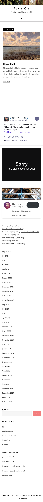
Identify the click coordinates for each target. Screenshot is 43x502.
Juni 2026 (5, 260)
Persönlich (8, 30)
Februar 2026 (7, 278)
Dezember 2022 (8, 375)
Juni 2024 (5, 344)
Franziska (5, 475)
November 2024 (8, 340)
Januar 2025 (6, 331)
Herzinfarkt (9, 64)
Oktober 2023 (7, 362)
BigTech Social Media (9, 436)
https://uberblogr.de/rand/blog (13, 237)
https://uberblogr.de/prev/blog (13, 229)
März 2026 (6, 273)
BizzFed (5, 444)
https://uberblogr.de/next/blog (29, 232)
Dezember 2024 (8, 335)
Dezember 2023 (8, 353)
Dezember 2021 (7, 388)
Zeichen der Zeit (8, 431)
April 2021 (6, 397)
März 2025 (6, 322)
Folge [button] (33, 205)
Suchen (5, 410)
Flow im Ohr (21, 8)
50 (3, 427)
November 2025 (8, 291)
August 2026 (6, 251)
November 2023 (8, 357)
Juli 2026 (5, 256)
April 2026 (6, 269)
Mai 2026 (5, 265)
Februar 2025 (7, 326)
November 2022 (8, 380)
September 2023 (8, 366)
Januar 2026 (6, 282)
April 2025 (6, 318)
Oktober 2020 (7, 402)
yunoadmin (6, 457)
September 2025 (8, 300)
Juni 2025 (5, 313)
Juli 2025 (5, 309)
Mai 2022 (5, 384)
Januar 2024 (6, 349)
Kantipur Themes (32, 495)
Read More (6, 82)
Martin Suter (6, 440)
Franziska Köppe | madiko (11, 466)
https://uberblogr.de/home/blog (13, 243)
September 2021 (8, 393)
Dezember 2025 (8, 287)
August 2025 (6, 304)
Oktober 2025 (7, 296)
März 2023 (6, 371)
